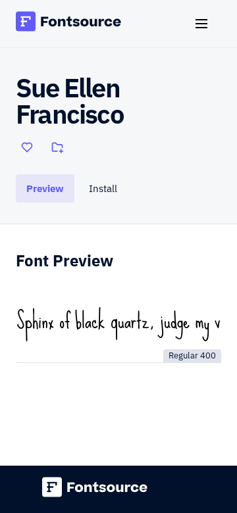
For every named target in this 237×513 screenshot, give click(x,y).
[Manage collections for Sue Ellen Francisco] (57, 147)
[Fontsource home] (69, 23)
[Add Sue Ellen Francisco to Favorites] (27, 147)
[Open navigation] (206, 23)
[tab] (45, 188)
